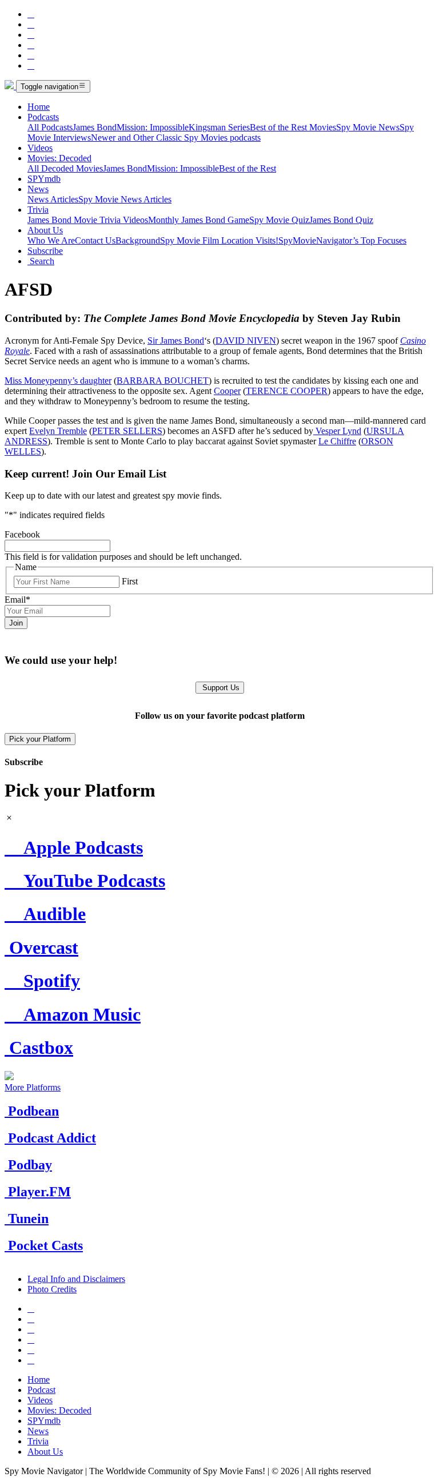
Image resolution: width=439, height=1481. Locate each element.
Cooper (227, 391)
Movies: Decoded (59, 158)
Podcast (41, 1390)
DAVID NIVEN (245, 340)
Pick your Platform (40, 739)
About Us (45, 230)
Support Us (220, 687)
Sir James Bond (175, 340)
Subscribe (45, 251)
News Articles (52, 199)
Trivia (38, 209)
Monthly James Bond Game (198, 220)
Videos (40, 148)
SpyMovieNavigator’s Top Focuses (342, 240)
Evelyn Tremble (58, 431)
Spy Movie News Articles (124, 199)
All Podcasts (50, 127)
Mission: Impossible (153, 127)
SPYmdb (44, 179)
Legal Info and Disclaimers (76, 1279)
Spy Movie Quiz (279, 220)
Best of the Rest (247, 168)
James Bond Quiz (341, 220)
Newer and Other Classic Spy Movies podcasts (176, 137)
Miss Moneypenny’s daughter (58, 380)
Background (137, 240)
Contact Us (95, 240)
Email (17, 599)
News (38, 189)
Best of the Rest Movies (293, 127)
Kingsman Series (219, 127)
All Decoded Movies (65, 168)
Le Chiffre (337, 441)
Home (38, 107)
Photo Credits (52, 1289)
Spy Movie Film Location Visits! (219, 240)
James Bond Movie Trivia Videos (87, 220)
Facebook (22, 534)
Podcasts (43, 117)
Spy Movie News (368, 127)
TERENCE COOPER (287, 391)
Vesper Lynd (337, 431)
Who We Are (51, 240)
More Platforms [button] (33, 1087)
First (130, 581)
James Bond (95, 127)
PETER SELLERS (127, 431)
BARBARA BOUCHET (163, 380)
